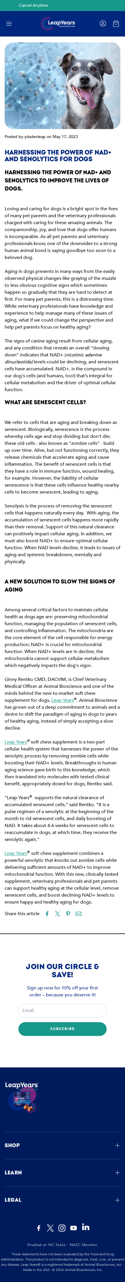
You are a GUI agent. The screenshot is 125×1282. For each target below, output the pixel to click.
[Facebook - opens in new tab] (38, 1228)
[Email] (78, 914)
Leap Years (62, 700)
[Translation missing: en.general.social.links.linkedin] (86, 1229)
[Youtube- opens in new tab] (73, 1228)
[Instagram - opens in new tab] (61, 1228)
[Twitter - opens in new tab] (50, 1228)
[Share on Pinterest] (68, 914)
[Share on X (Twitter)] (57, 914)
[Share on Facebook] (47, 914)
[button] (9, 23)
